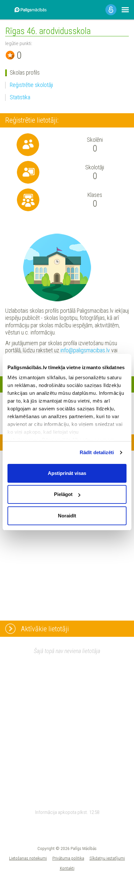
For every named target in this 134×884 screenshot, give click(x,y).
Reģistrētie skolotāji (31, 84)
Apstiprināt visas (67, 473)
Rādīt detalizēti (97, 452)
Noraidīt (67, 515)
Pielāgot (63, 494)
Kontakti (67, 868)
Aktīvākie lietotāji (45, 628)
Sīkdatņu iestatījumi (107, 858)
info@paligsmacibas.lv (85, 350)
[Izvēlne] (125, 9)
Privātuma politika (68, 858)
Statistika (20, 97)
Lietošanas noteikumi (28, 858)
